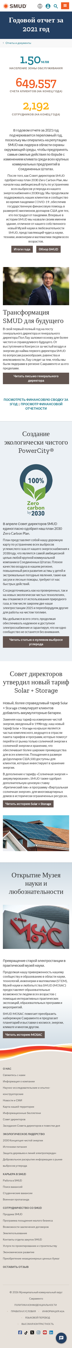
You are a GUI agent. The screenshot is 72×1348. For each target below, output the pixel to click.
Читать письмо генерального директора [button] (36, 378)
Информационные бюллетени (22, 1113)
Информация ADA (53, 1311)
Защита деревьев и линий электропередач (29, 1153)
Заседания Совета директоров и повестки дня (31, 1125)
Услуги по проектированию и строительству (30, 1245)
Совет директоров (14, 1119)
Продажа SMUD (12, 1214)
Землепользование (15, 1233)
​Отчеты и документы (18, 42)
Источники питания (15, 1146)
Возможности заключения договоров (26, 1226)
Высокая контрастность (38, 1324)
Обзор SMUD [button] (48, 249)
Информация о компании (19, 1081)
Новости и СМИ (12, 1100)
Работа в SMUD (12, 1180)
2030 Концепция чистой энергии (23, 1140)
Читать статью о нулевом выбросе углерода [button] (36, 642)
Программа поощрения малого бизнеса (28, 1220)
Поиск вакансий (12, 1186)
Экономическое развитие (18, 1252)
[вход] (48, 5)
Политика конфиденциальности (35, 1305)
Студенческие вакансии (17, 1193)
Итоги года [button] (22, 249)
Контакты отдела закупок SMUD (22, 1239)
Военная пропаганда (16, 1199)
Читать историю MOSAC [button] (23, 1034)
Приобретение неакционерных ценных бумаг (31, 1258)
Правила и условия (23, 1311)
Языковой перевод (37, 1317)
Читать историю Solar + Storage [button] (28, 804)
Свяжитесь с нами (14, 1075)
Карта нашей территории (18, 1106)
